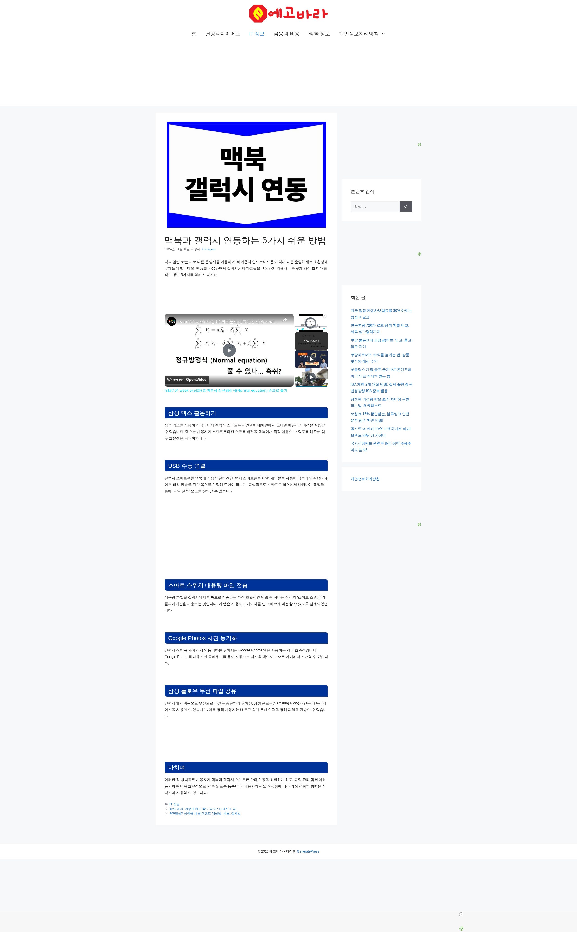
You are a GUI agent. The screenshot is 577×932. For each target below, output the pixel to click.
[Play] (297, 329)
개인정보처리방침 (359, 33)
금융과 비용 (287, 33)
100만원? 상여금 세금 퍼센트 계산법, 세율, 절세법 (205, 813)
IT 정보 (257, 33)
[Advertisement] (288, 74)
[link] (171, 321)
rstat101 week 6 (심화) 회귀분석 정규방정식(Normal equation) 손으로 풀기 (228, 321)
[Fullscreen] (324, 329)
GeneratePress (308, 851)
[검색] (406, 206)
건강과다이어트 (222, 33)
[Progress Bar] (311, 326)
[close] (461, 914)
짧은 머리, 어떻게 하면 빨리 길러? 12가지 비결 (202, 809)
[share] (285, 320)
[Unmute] (302, 329)
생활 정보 (319, 33)
